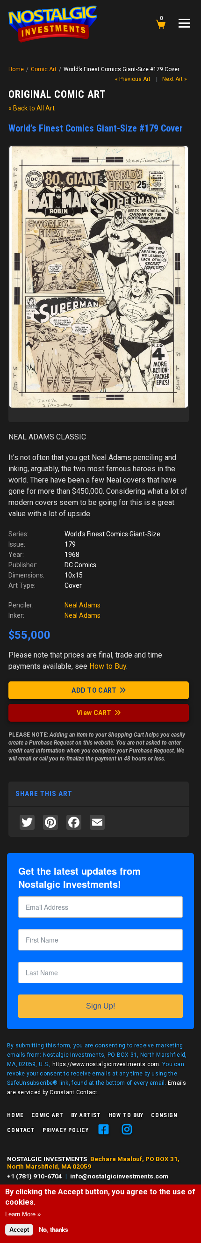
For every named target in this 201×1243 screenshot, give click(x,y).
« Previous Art (133, 79)
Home (16, 69)
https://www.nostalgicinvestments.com (105, 1064)
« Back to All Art (31, 108)
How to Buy (126, 1115)
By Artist (86, 1115)
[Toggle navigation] (184, 23)
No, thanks (53, 1229)
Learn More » (23, 1214)
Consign (164, 1115)
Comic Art (44, 69)
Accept (19, 1229)
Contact (21, 1130)
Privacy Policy (65, 1130)
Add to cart (94, 690)
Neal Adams (82, 605)
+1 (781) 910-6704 (34, 1176)
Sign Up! (100, 1006)
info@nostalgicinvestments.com (119, 1176)
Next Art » (174, 79)
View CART (94, 713)
